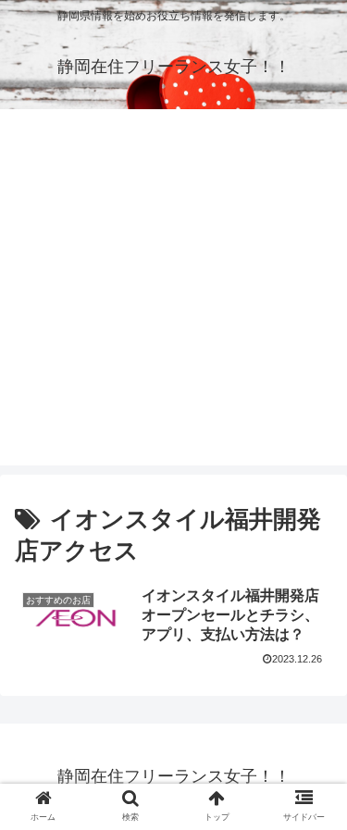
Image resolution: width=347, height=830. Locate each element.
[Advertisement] (173, 291)
